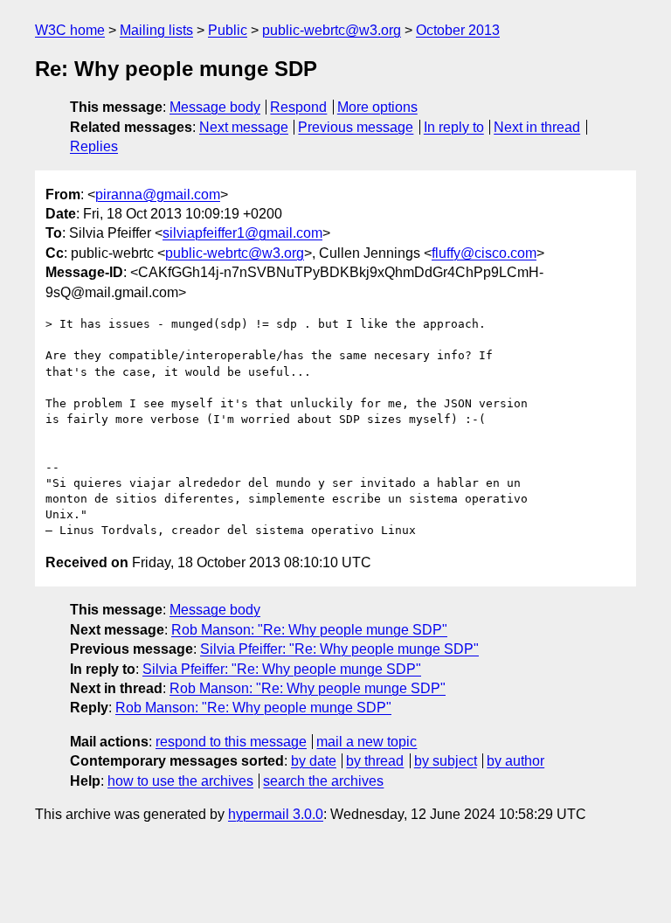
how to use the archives (180, 781)
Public (227, 30)
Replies (94, 146)
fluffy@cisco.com (484, 253)
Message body (214, 107)
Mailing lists (156, 30)
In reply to (454, 127)
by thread (375, 760)
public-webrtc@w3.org (331, 30)
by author (515, 760)
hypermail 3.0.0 (275, 814)
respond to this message (231, 741)
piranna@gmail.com (157, 194)
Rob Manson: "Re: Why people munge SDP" (309, 629)
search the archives (323, 781)
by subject (445, 760)
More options (377, 107)
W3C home (70, 30)
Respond (298, 107)
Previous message (355, 127)
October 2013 (458, 30)
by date (313, 760)
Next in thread (537, 127)
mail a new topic (366, 741)
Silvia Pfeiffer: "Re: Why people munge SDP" (339, 649)
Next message (243, 127)
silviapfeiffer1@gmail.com (242, 233)
